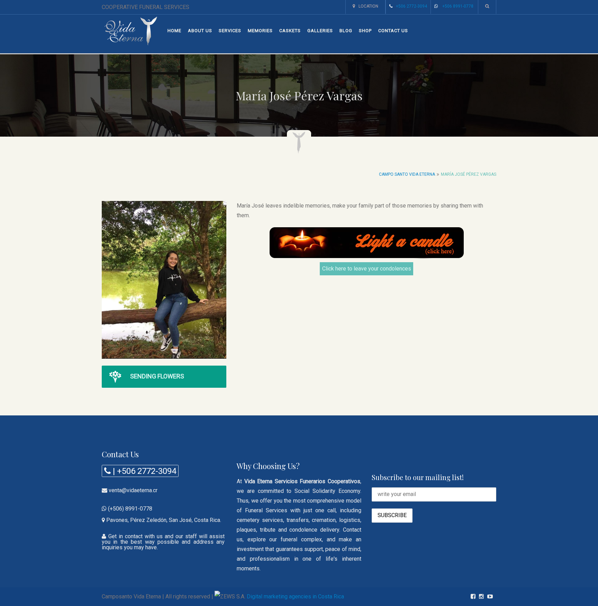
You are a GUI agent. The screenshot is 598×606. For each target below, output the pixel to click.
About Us (200, 30)
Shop (365, 30)
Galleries (320, 30)
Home (174, 30)
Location (368, 6)
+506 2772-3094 (411, 6)
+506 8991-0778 (457, 6)
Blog (345, 30)
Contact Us (393, 30)
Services (230, 30)
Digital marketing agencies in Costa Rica (295, 596)
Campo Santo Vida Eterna (407, 174)
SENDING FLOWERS (157, 376)
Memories (260, 30)
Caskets (290, 30)
